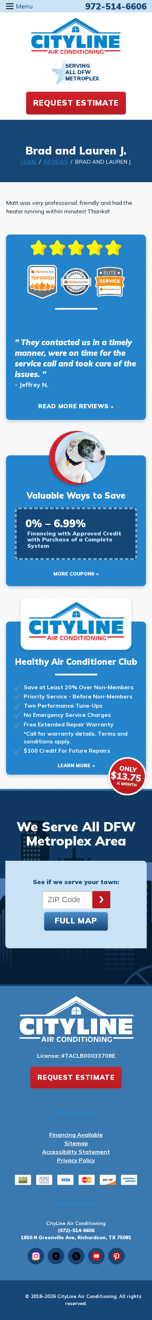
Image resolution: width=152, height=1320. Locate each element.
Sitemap (76, 1143)
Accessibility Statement (76, 1151)
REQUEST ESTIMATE (76, 103)
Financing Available (76, 1134)
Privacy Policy (76, 1160)
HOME (28, 161)
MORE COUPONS (73, 574)
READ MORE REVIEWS (73, 406)
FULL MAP (76, 921)
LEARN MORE (74, 765)
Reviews (55, 161)
